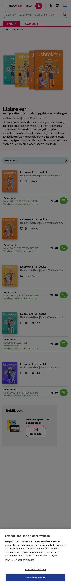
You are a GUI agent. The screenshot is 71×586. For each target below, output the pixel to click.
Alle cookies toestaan (35, 577)
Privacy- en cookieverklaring (19, 560)
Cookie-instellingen (35, 569)
